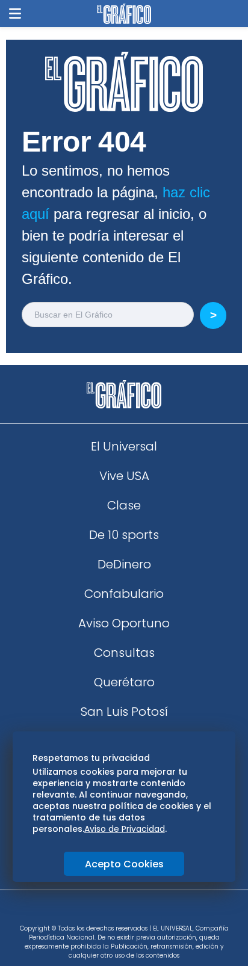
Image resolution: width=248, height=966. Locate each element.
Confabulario (124, 593)
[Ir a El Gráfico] (123, 14)
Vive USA (124, 475)
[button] (15, 13)
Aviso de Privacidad (124, 829)
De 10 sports (124, 534)
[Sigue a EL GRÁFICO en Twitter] (120, 911)
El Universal (124, 446)
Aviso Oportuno (124, 623)
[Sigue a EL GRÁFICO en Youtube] (136, 911)
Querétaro (124, 682)
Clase (124, 505)
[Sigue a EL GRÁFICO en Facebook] (111, 911)
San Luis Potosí (124, 711)
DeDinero (124, 564)
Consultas (124, 652)
